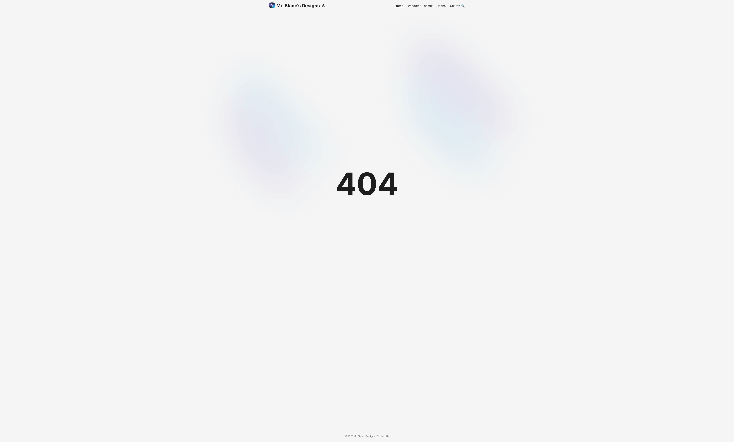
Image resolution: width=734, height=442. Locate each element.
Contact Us (383, 436)
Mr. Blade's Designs (298, 5)
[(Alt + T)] (323, 5)
